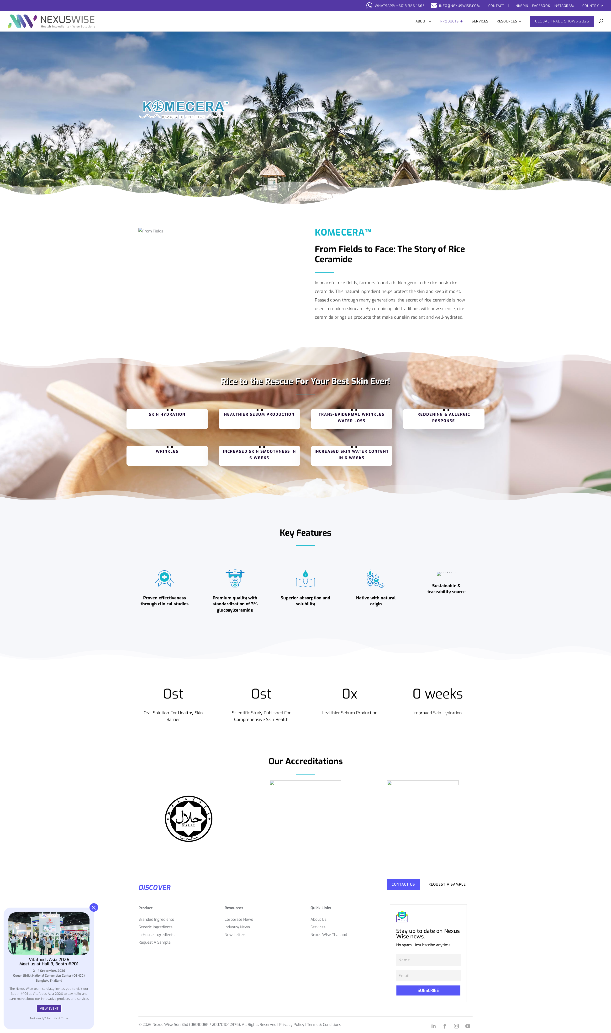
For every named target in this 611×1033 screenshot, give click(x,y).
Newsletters (235, 934)
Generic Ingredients (155, 927)
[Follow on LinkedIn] (433, 1026)
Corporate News (239, 919)
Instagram (564, 6)
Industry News (237, 927)
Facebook (541, 6)
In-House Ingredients (156, 934)
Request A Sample (447, 884)
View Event (49, 1008)
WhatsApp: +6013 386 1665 (400, 6)
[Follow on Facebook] (445, 1026)
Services (318, 927)
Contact (496, 6)
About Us (319, 919)
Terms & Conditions (324, 1024)
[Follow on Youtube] (468, 1026)
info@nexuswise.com (459, 6)
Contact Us (403, 884)
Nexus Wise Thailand (329, 934)
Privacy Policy (291, 1024)
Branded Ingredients (156, 919)
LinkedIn (520, 6)
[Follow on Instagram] (456, 1026)
